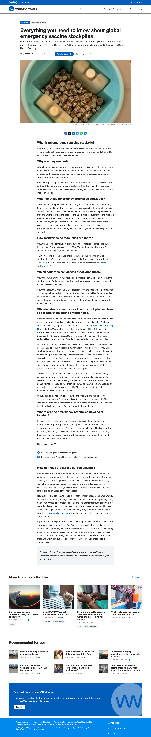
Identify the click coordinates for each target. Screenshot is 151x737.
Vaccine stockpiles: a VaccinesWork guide (59, 453)
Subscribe (19, 707)
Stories (90, 9)
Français (139, 2)
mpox (103, 262)
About (82, 9)
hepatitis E (46, 266)
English (133, 2)
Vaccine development (91, 626)
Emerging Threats (120, 9)
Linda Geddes (48, 54)
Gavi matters (25, 22)
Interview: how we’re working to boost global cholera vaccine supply (70, 457)
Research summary (58, 622)
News (99, 9)
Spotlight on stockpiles (39, 22)
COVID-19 (47, 622)
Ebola (79, 626)
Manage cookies (114, 723)
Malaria (12, 624)
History (107, 9)
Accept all (112, 733)
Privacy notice (40, 729)
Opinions (133, 9)
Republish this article (64, 54)
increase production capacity (58, 513)
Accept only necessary (117, 728)
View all (137, 577)
